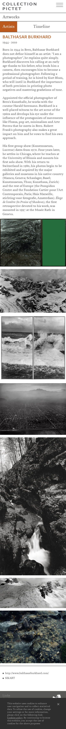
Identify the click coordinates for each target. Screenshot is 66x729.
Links (6, 695)
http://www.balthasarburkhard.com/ (27, 673)
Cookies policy (15, 717)
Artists (9, 26)
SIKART (10, 678)
